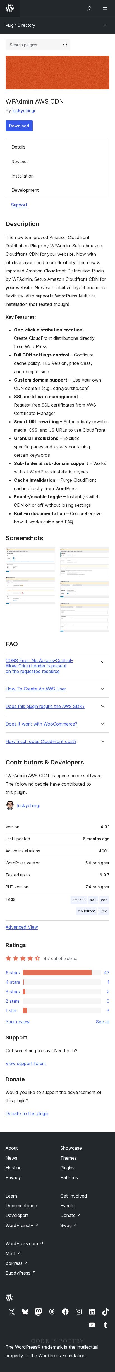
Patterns (69, 1177)
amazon (78, 900)
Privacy (13, 1177)
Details (18, 147)
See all (102, 1021)
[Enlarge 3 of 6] (102, 554)
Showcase (71, 1148)
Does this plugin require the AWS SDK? (45, 706)
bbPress (17, 1263)
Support (19, 205)
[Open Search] (89, 8)
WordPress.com (25, 1243)
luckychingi (24, 110)
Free (103, 911)
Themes (68, 1158)
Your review (18, 1021)
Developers (17, 1215)
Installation (22, 176)
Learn (11, 1196)
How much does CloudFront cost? (41, 741)
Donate (70, 1215)
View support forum (26, 1063)
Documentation (21, 1205)
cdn (104, 900)
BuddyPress (21, 1273)
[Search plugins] (64, 44)
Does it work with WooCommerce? (41, 724)
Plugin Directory (20, 25)
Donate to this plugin (27, 1113)
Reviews (20, 161)
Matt (13, 1253)
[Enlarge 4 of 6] (102, 588)
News (11, 1158)
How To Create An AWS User (36, 689)
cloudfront (86, 911)
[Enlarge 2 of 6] (48, 584)
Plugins (67, 1168)
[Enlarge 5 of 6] (102, 610)
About (12, 1148)
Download (19, 125)
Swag (68, 1225)
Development (25, 190)
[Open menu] (106, 8)
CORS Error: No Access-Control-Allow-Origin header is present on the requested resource (39, 666)
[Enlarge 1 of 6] (48, 554)
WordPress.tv (22, 1225)
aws (93, 900)
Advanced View (22, 927)
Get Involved (73, 1196)
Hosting (13, 1168)
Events (67, 1205)
